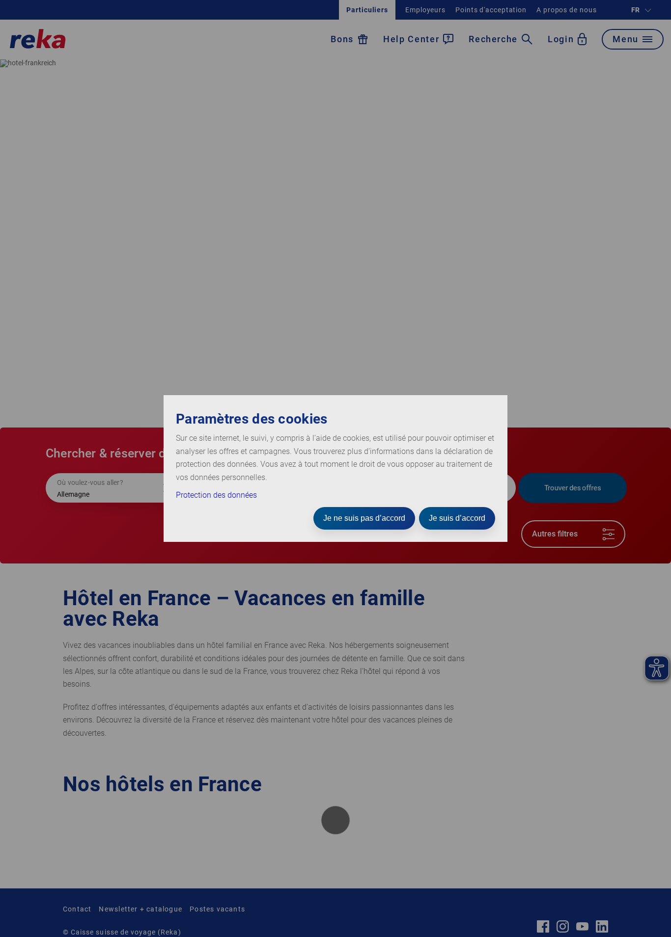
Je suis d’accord (457, 518)
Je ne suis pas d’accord (364, 518)
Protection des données (216, 495)
